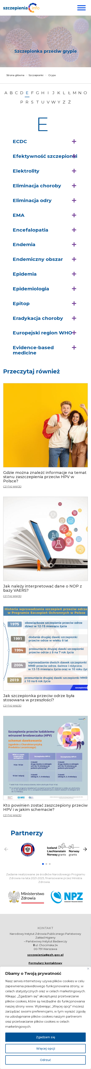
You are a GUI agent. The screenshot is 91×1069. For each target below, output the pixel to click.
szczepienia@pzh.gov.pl (45, 954)
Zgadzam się (45, 1037)
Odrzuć (45, 1060)
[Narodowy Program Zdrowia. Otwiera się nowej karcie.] (66, 897)
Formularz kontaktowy (45, 963)
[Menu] (81, 7)
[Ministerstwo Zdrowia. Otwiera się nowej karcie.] (26, 897)
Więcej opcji (45, 1048)
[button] (45, 141)
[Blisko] (88, 969)
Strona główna (15, 75)
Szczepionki (36, 75)
